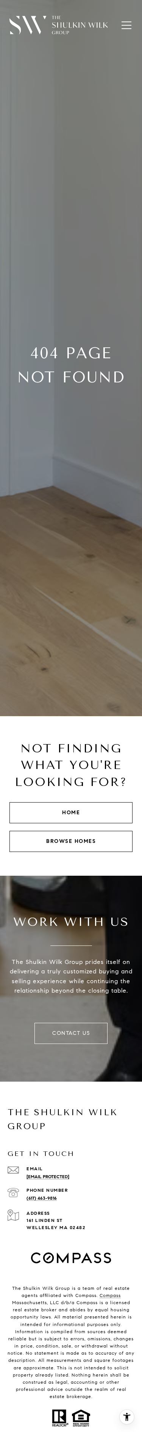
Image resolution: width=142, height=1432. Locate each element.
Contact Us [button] (71, 1033)
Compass (110, 1295)
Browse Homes (71, 841)
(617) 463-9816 (42, 1198)
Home (71, 812)
